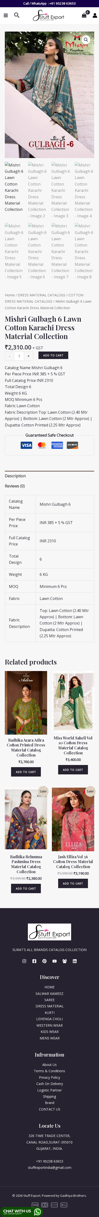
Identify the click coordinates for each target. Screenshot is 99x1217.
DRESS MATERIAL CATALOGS (41, 295)
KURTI (50, 1012)
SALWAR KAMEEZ (49, 993)
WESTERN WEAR (50, 1025)
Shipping (49, 1096)
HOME (49, 987)
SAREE (49, 1000)
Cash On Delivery (49, 1083)
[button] (86, 39)
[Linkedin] (75, 961)
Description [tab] (15, 476)
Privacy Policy (49, 1077)
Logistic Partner (49, 1090)
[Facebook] (34, 961)
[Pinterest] (44, 961)
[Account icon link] (95, 15)
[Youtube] (54, 961)
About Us (49, 1064)
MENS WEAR (50, 1038)
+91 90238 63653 (63, 3)
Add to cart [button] (26, 772)
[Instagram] (24, 961)
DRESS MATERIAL (50, 1006)
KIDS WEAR (50, 1031)
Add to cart (53, 355)
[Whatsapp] (64, 961)
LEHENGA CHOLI (49, 1019)
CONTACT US (49, 1109)
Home (10, 295)
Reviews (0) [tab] (15, 486)
